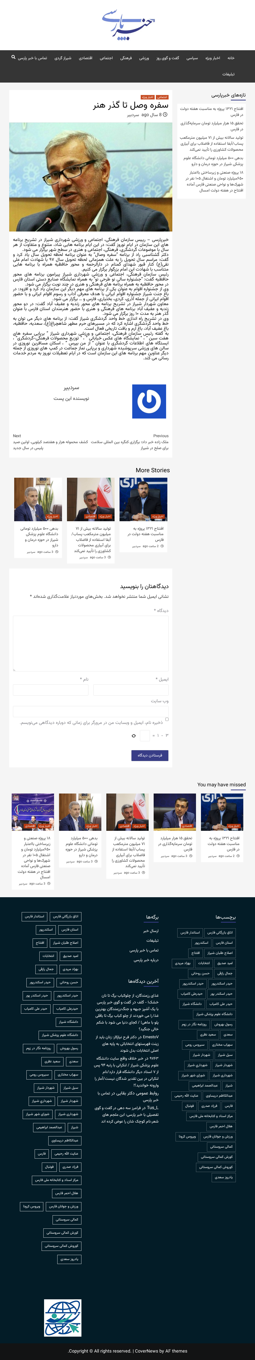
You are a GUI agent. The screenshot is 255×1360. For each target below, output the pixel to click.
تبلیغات (228, 74)
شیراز (229, 1085)
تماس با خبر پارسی (32, 58)
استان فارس (224, 943)
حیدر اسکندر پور (221, 994)
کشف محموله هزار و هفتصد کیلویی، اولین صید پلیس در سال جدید (50, 442)
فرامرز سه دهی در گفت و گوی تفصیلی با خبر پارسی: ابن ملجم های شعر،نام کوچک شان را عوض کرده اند (127, 1115)
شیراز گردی (63, 58)
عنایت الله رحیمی (186, 1096)
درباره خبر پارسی (146, 960)
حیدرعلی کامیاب (192, 994)
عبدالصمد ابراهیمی (205, 1085)
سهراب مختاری (222, 1045)
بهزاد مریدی (183, 963)
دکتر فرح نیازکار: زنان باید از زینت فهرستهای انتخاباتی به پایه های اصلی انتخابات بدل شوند (127, 1044)
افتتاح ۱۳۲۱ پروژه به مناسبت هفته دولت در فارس (146, 534)
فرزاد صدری (209, 1106)
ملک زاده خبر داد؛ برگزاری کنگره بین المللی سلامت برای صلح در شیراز (130, 442)
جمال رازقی (225, 973)
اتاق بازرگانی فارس (220, 933)
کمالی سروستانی (221, 1147)
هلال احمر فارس (221, 1126)
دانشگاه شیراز (192, 1004)
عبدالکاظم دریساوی (219, 1096)
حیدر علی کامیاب (221, 1004)
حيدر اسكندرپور (222, 983)
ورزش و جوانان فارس (218, 1136)
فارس (229, 1106)
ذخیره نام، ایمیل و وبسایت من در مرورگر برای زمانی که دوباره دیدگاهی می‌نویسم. (91, 723)
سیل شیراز (225, 1055)
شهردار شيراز (201, 1055)
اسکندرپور (201, 943)
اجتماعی (106, 58)
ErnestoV (151, 1037)
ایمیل (162, 679)
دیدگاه (161, 611)
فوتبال (189, 1106)
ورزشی (144, 58)
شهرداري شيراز (197, 1065)
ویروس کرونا (187, 1136)
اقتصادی (85, 58)
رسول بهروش (223, 1024)
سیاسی (192, 58)
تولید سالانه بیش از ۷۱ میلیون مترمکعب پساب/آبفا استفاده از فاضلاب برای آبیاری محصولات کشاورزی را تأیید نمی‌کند (91, 540)
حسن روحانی (200, 973)
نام (84, 679)
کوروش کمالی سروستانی (216, 1167)
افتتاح (195, 953)
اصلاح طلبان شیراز (220, 953)
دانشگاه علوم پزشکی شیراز (214, 1014)
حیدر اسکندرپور (193, 983)
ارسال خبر (151, 931)
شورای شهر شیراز (193, 1075)
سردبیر (133, 115)
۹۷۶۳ (154, 1059)
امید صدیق (225, 963)
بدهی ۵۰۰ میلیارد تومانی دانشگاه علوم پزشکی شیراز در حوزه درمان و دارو (39, 537)
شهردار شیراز (224, 1065)
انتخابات (204, 963)
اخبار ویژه (212, 58)
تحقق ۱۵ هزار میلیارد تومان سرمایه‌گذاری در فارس (212, 127)
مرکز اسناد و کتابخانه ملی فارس (211, 1116)
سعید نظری (208, 1034)
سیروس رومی (194, 1045)
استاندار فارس (190, 933)
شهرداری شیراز (223, 1075)
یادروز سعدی (224, 1177)
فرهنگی (126, 58)
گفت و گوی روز (167, 58)
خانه (231, 58)
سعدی (228, 1034)
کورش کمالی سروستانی (217, 1157)
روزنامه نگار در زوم (194, 1024)
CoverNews (146, 1351)
